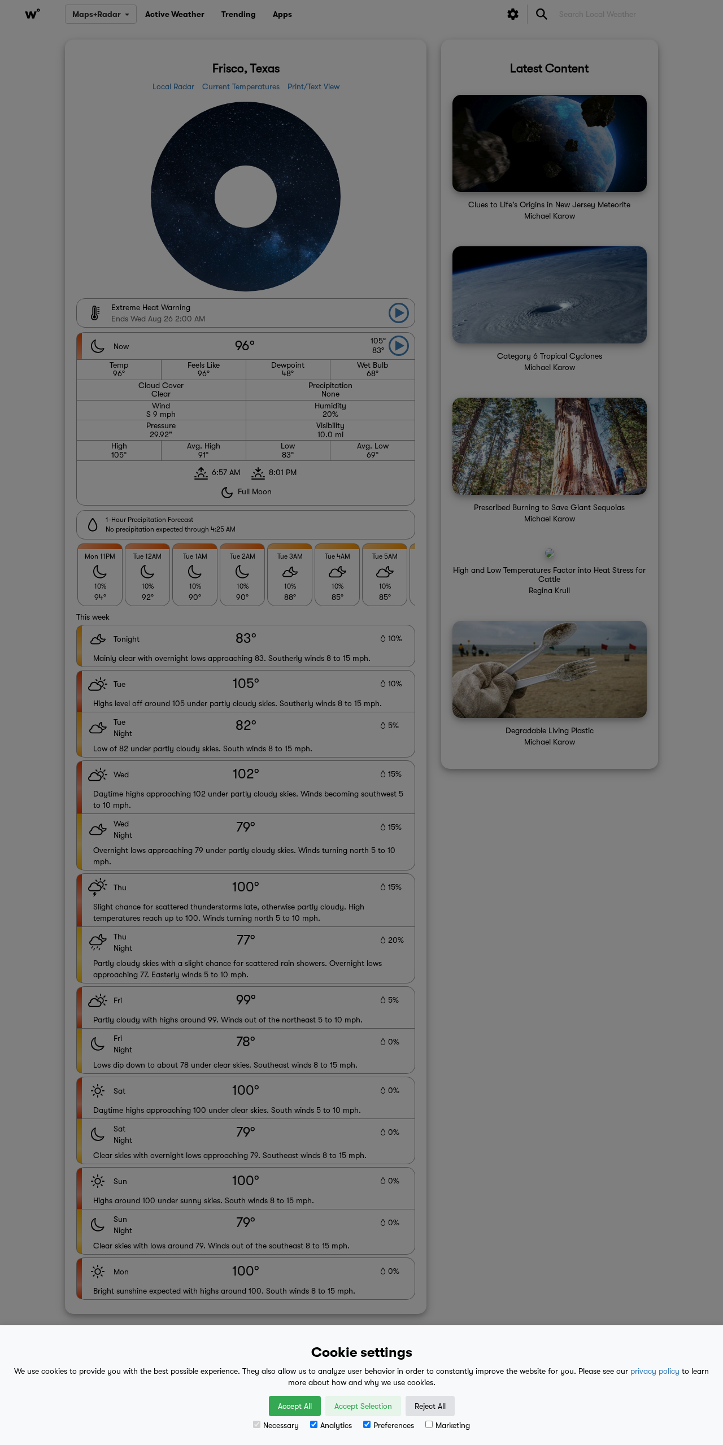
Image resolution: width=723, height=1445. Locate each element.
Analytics (336, 1425)
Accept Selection (363, 1406)
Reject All (430, 1406)
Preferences (393, 1425)
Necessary (281, 1425)
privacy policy (655, 1371)
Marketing (452, 1425)
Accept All (295, 1406)
